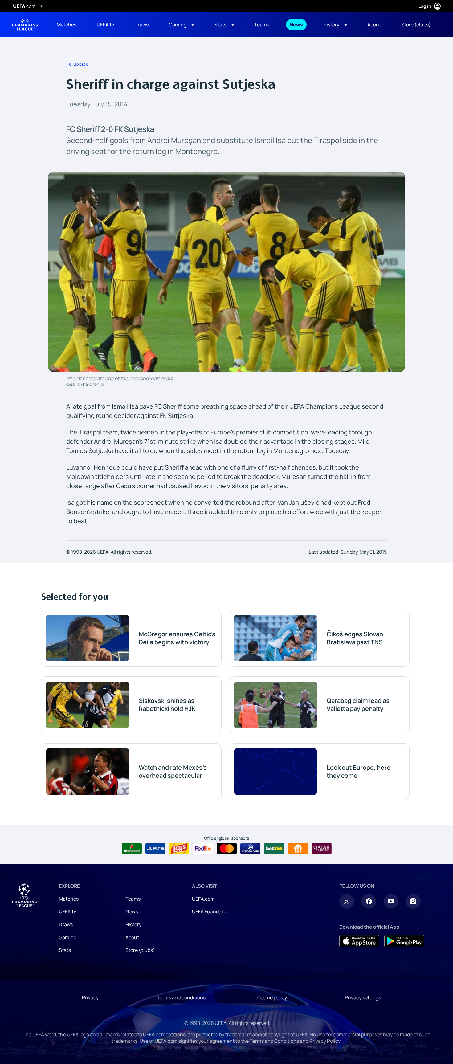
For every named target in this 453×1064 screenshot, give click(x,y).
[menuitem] (69, 25)
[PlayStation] (155, 848)
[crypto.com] (250, 848)
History (133, 924)
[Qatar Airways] (322, 848)
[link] (66, 25)
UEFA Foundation (211, 911)
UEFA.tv (67, 911)
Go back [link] (81, 64)
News (131, 911)
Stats (65, 950)
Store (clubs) (140, 950)
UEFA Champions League (25, 25)
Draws (66, 924)
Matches (69, 898)
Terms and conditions (181, 997)
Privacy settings (363, 997)
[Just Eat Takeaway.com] (298, 848)
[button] (181, 25)
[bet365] (274, 848)
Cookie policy (272, 997)
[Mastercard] (227, 848)
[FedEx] (203, 848)
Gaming (67, 937)
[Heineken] (132, 848)
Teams (133, 898)
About (132, 937)
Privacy (90, 997)
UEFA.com (203, 898)
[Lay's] (179, 848)
